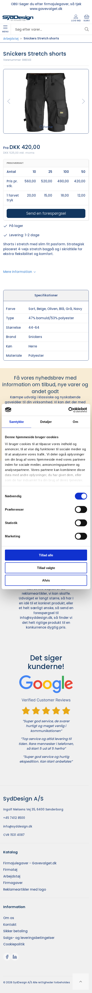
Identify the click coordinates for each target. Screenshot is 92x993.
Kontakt (9, 924)
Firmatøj (10, 869)
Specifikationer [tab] (46, 295)
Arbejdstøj (10, 39)
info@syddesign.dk (36, 617)
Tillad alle (46, 555)
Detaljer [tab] (46, 422)
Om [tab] (75, 422)
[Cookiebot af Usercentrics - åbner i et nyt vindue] (68, 410)
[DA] (18, 18)
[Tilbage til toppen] (81, 981)
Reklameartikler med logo (24, 889)
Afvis (46, 580)
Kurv (87, 20)
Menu (5, 31)
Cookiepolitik (14, 944)
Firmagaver (13, 882)
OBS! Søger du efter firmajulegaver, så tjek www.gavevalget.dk (46, 6)
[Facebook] (7, 957)
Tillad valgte (46, 567)
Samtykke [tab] (16, 422)
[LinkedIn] (15, 957)
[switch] (81, 509)
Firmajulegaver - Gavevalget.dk (29, 863)
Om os (8, 918)
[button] (46, 101)
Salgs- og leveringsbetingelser (29, 937)
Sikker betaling (15, 931)
